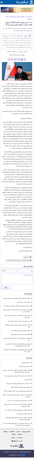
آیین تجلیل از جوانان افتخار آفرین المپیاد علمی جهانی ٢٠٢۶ (17, 306)
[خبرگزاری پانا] (24, 2)
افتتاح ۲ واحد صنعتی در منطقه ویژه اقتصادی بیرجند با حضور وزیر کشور (16, 396)
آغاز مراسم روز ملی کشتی (24, 366)
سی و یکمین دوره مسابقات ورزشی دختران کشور (19, 321)
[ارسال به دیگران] (18, 59)
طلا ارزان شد (27, 380)
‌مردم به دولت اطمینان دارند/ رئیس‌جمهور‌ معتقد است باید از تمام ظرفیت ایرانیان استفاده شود (16, 424)
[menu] (1, 2)
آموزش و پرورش (26, 431)
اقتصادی (12, 431)
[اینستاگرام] (15, 59)
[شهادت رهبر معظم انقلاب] (17, 9)
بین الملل (5, 431)
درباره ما (13, 438)
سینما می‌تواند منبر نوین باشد (23, 414)
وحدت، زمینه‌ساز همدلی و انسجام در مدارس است (18, 401)
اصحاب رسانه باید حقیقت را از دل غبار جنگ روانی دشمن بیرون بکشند (17, 316)
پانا (23, 452)
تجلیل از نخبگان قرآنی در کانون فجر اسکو (21, 331)
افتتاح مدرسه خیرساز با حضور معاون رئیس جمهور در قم (17, 376)
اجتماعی (19, 434)
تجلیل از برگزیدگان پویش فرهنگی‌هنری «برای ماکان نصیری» (16, 298)
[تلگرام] (9, 59)
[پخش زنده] (5, 2)
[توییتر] (12, 59)
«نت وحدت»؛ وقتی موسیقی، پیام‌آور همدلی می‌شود (18, 383)
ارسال (6, 288)
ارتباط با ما (20, 438)
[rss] (21, 441)
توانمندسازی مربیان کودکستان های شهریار (20, 334)
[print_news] (22, 59)
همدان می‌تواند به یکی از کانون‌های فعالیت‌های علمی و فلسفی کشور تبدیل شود (17, 419)
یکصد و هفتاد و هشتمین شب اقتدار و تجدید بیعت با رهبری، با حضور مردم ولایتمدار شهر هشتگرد (16, 371)
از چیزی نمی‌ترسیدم (25, 363)
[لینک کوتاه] (25, 59)
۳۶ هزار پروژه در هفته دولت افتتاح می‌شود (20, 387)
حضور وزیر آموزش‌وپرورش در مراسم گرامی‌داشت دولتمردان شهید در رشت (16, 351)
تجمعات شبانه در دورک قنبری (23, 302)
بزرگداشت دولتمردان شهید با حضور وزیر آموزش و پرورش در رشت (16, 339)
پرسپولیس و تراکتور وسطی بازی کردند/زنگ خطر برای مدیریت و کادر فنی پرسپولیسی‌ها (18, 345)
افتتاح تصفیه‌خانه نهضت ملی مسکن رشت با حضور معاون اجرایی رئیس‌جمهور (17, 405)
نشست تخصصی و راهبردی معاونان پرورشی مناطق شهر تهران (17, 326)
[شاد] (14, 441)
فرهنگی (13, 434)
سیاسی (18, 431)
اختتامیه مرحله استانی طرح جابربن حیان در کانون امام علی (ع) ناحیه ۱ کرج (16, 311)
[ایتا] (12, 441)
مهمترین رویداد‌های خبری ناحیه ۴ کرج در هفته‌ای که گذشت (16, 391)
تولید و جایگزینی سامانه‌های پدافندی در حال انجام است (17, 410)
